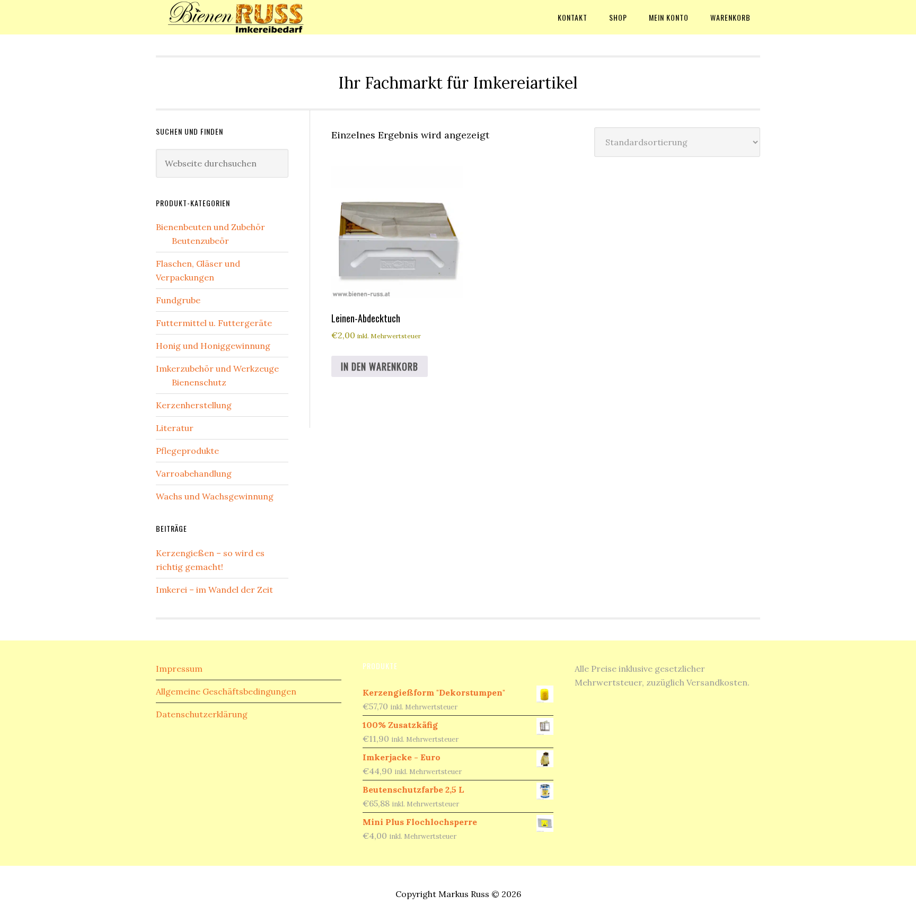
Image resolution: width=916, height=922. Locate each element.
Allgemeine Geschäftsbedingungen (226, 691)
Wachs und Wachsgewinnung (215, 496)
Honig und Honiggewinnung (213, 345)
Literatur (174, 428)
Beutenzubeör (200, 240)
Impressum (179, 668)
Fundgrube (178, 300)
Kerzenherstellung (194, 405)
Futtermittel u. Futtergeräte (214, 323)
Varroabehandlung (194, 473)
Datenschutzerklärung (202, 714)
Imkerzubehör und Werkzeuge (217, 368)
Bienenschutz (199, 382)
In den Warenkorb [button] (379, 366)
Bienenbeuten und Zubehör (210, 227)
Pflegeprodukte (187, 450)
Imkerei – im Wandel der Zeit (214, 589)
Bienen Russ (240, 17)
